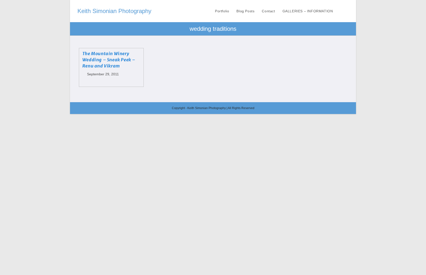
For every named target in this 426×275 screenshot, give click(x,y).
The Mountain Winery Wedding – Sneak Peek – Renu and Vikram (108, 60)
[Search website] (347, 11)
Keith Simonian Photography (114, 11)
